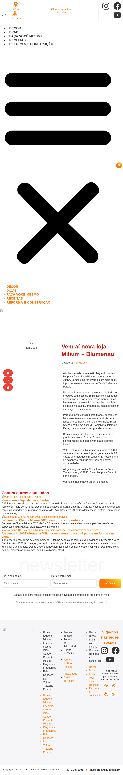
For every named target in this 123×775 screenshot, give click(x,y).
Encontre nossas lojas (48, 647)
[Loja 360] (14, 13)
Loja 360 (17, 18)
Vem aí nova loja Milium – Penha (25, 500)
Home (46, 632)
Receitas (17, 40)
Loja (16, 9)
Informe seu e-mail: (61, 576)
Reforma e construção (31, 44)
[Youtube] (117, 15)
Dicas (14, 32)
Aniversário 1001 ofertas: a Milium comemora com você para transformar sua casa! (58, 535)
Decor (15, 28)
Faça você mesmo (25, 36)
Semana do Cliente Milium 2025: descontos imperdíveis (42, 520)
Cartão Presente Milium (48, 657)
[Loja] (15, 4)
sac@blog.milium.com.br (105, 769)
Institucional (81, 362)
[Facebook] (117, 6)
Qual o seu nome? (12, 576)
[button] (4, 8)
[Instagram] (106, 6)
